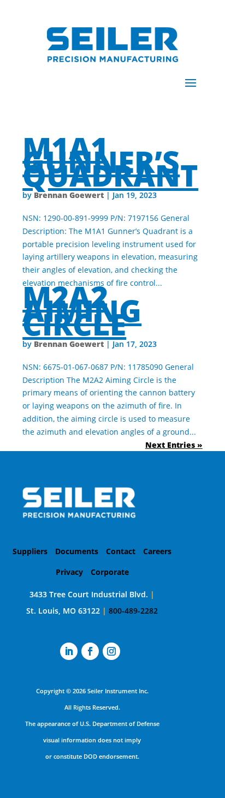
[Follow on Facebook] (90, 651)
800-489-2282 (133, 610)
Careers (157, 551)
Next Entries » (174, 445)
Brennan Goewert (69, 195)
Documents (76, 551)
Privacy (69, 572)
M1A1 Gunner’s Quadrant (110, 161)
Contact (120, 551)
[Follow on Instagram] (111, 651)
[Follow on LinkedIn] (69, 651)
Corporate (110, 572)
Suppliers (30, 551)
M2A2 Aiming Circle (81, 310)
